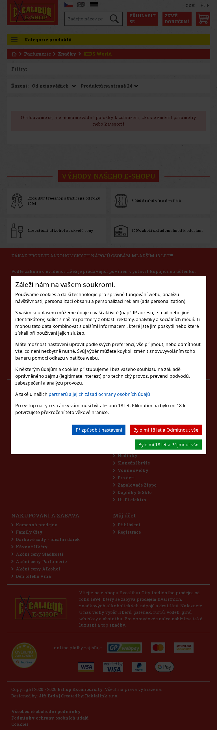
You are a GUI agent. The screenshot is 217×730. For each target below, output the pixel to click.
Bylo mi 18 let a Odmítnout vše (165, 429)
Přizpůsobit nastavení (99, 429)
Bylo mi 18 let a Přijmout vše (168, 444)
